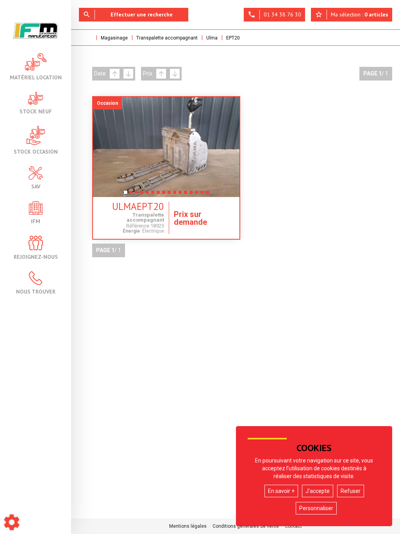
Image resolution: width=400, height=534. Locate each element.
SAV (35, 186)
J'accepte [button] (317, 491)
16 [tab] (209, 195)
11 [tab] (182, 195)
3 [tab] (136, 195)
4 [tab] (141, 195)
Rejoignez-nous (36, 256)
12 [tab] (187, 195)
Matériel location (36, 77)
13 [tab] (192, 195)
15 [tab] (203, 195)
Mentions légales (188, 526)
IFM (35, 221)
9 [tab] (169, 195)
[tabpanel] (166, 147)
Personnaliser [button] (316, 508)
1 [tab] (125, 195)
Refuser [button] (351, 491)
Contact (293, 526)
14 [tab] (198, 195)
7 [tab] (158, 195)
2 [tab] (130, 195)
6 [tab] (152, 195)
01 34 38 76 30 (274, 14)
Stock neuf (36, 111)
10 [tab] (176, 195)
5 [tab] (147, 195)
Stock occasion (36, 151)
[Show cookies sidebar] (12, 522)
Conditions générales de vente (245, 526)
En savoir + (281, 491)
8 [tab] (163, 195)
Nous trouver (35, 291)
